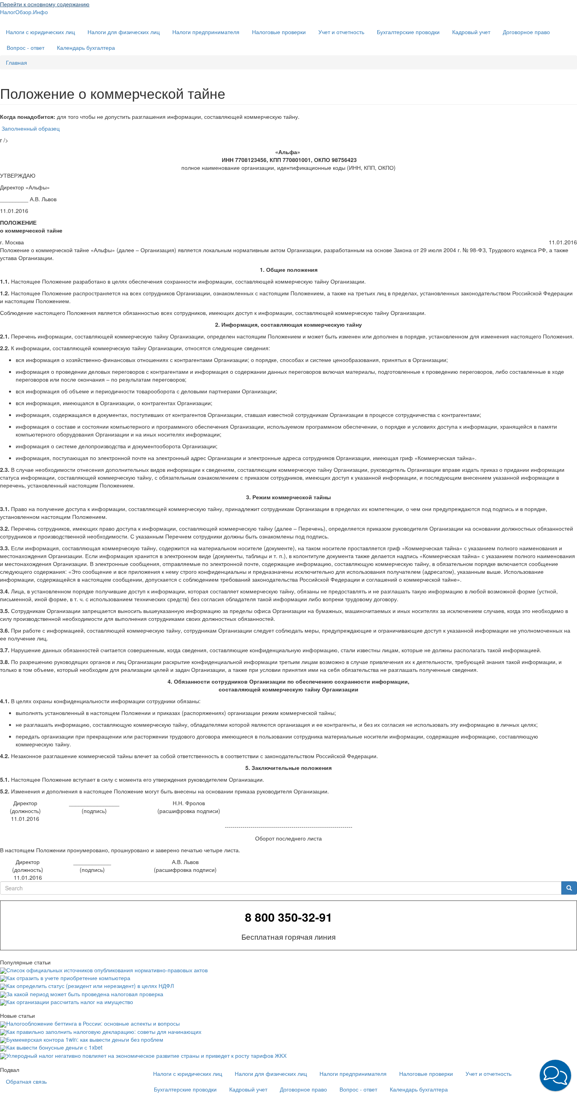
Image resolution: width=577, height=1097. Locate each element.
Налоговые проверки (279, 32)
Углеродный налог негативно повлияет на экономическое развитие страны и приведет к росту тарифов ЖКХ (146, 1055)
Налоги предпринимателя (205, 32)
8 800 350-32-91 (288, 917)
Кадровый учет (471, 32)
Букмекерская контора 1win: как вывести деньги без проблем (84, 1039)
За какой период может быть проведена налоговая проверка (84, 994)
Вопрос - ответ (25, 47)
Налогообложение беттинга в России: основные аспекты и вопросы (93, 1023)
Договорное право (526, 32)
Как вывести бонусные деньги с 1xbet (54, 1047)
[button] (555, 1075)
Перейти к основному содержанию (44, 4)
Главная (16, 62)
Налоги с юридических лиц (40, 32)
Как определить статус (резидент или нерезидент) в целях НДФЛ (90, 986)
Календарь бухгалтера (86, 47)
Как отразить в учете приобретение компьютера (68, 978)
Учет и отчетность (341, 32)
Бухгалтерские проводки (408, 32)
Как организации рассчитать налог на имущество (69, 1002)
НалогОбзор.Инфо (24, 12)
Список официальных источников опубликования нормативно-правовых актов (107, 970)
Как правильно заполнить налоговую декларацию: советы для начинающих (103, 1031)
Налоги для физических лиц (124, 32)
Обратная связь (26, 1081)
